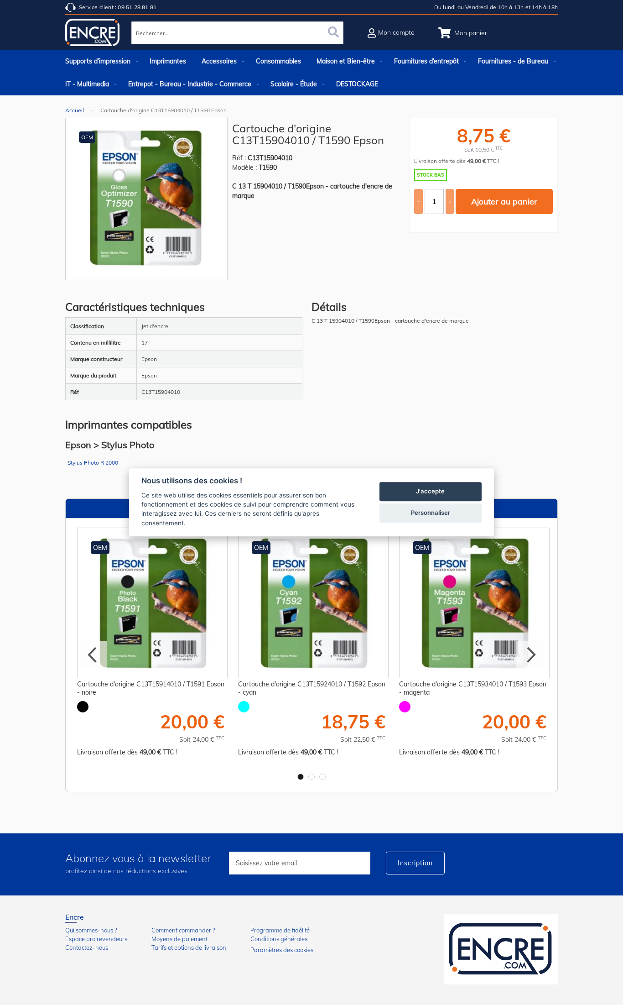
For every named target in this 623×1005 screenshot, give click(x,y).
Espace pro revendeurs (96, 938)
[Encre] (501, 949)
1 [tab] (300, 777)
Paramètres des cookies (281, 949)
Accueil (74, 110)
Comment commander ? (183, 930)
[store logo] (92, 34)
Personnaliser (430, 513)
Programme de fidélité (280, 930)
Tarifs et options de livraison (188, 947)
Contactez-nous (86, 947)
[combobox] (237, 32)
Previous (93, 655)
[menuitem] (100, 61)
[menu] (311, 72)
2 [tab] (311, 777)
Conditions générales (278, 938)
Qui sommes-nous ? (91, 930)
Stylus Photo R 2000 (92, 462)
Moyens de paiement (179, 938)
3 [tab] (322, 777)
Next (530, 655)
